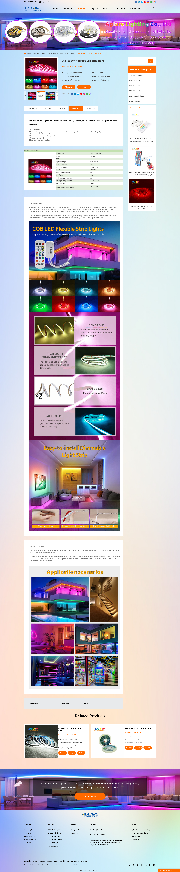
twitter (142, 2)
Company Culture (30, 840)
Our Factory (28, 833)
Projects (94, 8)
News (105, 8)
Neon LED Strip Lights (136, 96)
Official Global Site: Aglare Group (90, 871)
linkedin (139, 2)
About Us (68, 8)
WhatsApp (150, 865)
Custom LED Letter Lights (140, 833)
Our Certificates (29, 843)
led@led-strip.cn (46, 2)
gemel (74, 865)
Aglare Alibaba (136, 836)
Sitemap (84, 861)
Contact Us (135, 8)
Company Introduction (31, 830)
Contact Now (90, 796)
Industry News (75, 833)
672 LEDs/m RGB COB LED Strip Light (88, 53)
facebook (136, 2)
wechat (154, 2)
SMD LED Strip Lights (136, 86)
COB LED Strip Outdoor (137, 80)
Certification (119, 8)
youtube (145, 2)
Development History (31, 836)
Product (81, 8)
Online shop (135, 840)
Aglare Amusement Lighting (141, 830)
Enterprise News (76, 830)
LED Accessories (135, 101)
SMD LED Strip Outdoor (137, 91)
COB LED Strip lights (47, 53)
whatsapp (151, 2)
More (82, 753)
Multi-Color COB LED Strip (64, 53)
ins (148, 2)
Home (55, 8)
